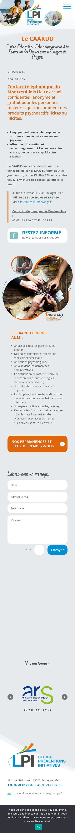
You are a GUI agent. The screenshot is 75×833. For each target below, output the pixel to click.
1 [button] (25, 710)
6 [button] (43, 710)
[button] (10, 697)
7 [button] (46, 710)
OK (38, 827)
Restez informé (41, 232)
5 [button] (39, 710)
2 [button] (29, 710)
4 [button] (36, 710)
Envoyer (57, 550)
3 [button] (32, 710)
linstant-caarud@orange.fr (36, 202)
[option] (37, 695)
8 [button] (49, 710)
